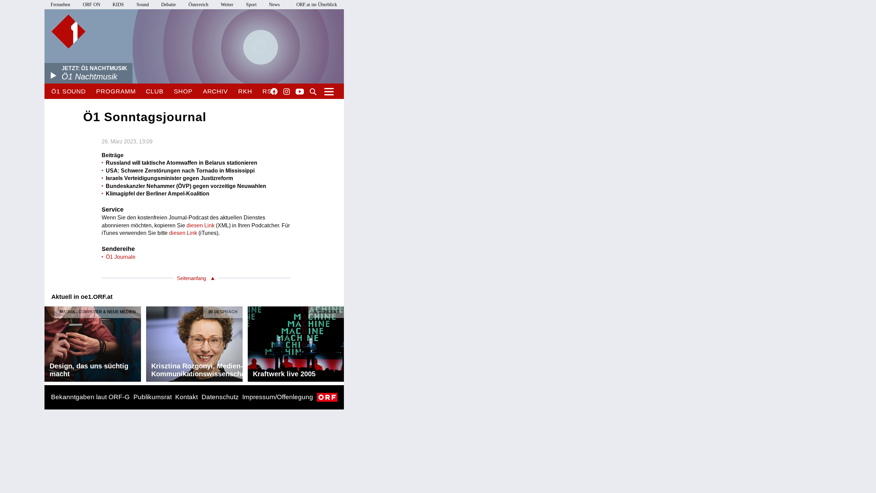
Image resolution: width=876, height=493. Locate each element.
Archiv (215, 91)
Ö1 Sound (68, 91)
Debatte (168, 4)
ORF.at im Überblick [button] (316, 4)
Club (155, 91)
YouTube (300, 92)
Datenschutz (220, 397)
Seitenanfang (191, 278)
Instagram (286, 91)
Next (338, 342)
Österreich (198, 4)
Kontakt (186, 397)
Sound (143, 4)
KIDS (118, 4)
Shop (183, 91)
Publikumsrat (152, 397)
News (274, 4)
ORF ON (91, 4)
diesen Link (200, 225)
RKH (245, 91)
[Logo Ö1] (68, 31)
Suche (313, 91)
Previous (49, 342)
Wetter (227, 4)
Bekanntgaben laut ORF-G (90, 397)
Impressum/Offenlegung (277, 397)
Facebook (274, 91)
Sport (251, 4)
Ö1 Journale (121, 257)
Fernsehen (60, 4)
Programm (116, 91)
